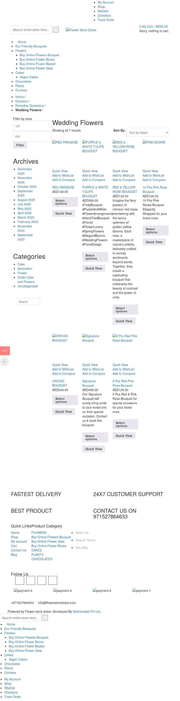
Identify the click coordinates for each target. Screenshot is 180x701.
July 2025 (24, 204)
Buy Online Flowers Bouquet (51, 537)
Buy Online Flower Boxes (48, 545)
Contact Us (18, 550)
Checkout (11, 692)
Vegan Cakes (18, 659)
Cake (21, 264)
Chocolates (12, 663)
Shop (14, 537)
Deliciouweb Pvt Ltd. (87, 611)
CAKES (36, 550)
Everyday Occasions (29, 105)
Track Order (12, 696)
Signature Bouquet (89, 383)
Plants (8, 668)
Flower (22, 273)
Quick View (63, 213)
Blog (14, 554)
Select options (61, 202)
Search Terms (85, 540)
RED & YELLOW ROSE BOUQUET (125, 189)
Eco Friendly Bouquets (20, 628)
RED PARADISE (63, 187)
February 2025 (28, 221)
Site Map (82, 547)
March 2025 (26, 217)
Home (19, 96)
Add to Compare (63, 180)
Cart (14, 545)
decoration (25, 268)
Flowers (9, 633)
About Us (82, 532)
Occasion (21, 101)
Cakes (8, 655)
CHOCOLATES (41, 559)
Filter (20, 145)
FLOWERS (38, 532)
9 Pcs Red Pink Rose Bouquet (123, 383)
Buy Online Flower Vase (48, 541)
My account (19, 541)
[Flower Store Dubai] (81, 29)
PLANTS (37, 554)
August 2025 (26, 199)
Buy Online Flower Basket (27, 646)
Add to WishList (63, 175)
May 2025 (24, 208)
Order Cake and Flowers (26, 279)
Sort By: (119, 130)
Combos (10, 672)
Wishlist (9, 688)
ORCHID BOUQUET (59, 383)
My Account (12, 679)
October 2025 (27, 186)
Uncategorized (28, 286)
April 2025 (25, 213)
